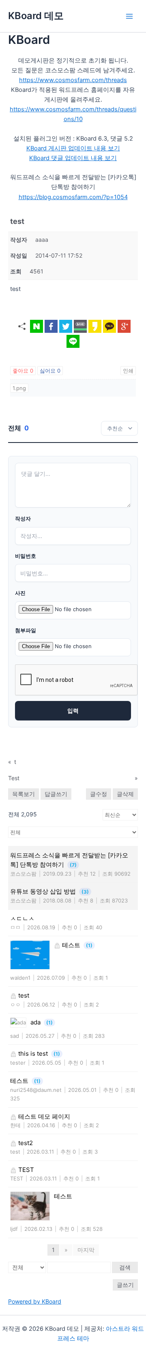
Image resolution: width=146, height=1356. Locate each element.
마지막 (85, 1249)
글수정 (98, 793)
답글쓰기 (56, 793)
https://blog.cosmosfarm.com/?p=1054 (73, 197)
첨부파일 (25, 630)
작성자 (23, 519)
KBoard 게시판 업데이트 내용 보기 (73, 148)
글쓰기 (125, 1284)
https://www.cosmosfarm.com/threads (73, 80)
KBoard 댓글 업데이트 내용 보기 (73, 158)
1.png (19, 388)
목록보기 (23, 793)
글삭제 (125, 793)
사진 (20, 593)
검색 (125, 1267)
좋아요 (23, 370)
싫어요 (50, 370)
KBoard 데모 (36, 16)
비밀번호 (25, 556)
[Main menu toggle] (129, 16)
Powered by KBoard (34, 1301)
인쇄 (128, 370)
